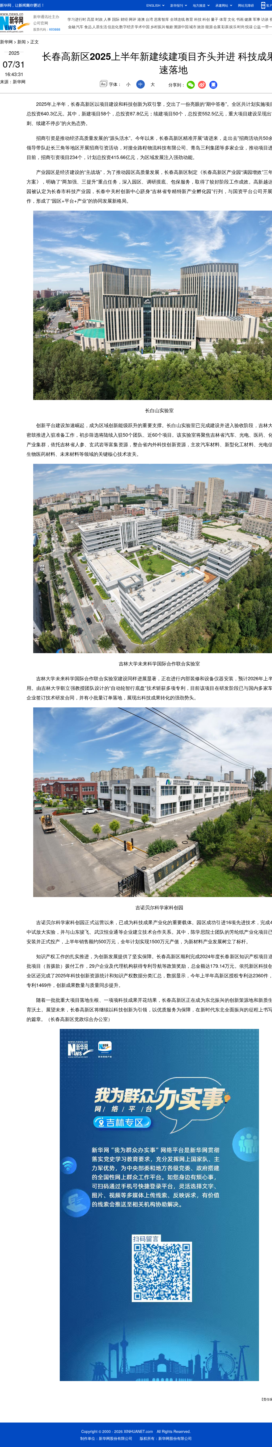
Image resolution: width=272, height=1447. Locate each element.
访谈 (265, 19)
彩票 (225, 26)
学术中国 (142, 26)
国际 (116, 19)
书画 (240, 19)
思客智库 (161, 19)
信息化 (113, 26)
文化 (231, 19)
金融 (71, 26)
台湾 (149, 19)
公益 (257, 26)
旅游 (201, 26)
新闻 (21, 42)
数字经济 (126, 26)
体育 (223, 19)
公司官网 (40, 23)
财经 (124, 19)
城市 (193, 26)
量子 (214, 19)
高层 (90, 19)
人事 (107, 19)
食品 (88, 26)
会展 (217, 26)
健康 (248, 19)
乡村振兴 (157, 26)
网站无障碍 (246, 5)
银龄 (169, 26)
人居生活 (99, 26)
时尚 (241, 26)
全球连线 (177, 19)
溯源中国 (181, 26)
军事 (256, 19)
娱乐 (233, 26)
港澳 (141, 19)
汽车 (79, 26)
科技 (198, 19)
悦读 (249, 26)
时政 (99, 19)
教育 (189, 19)
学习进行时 (76, 19)
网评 (132, 19)
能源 (209, 26)
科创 (206, 19)
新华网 (6, 42)
